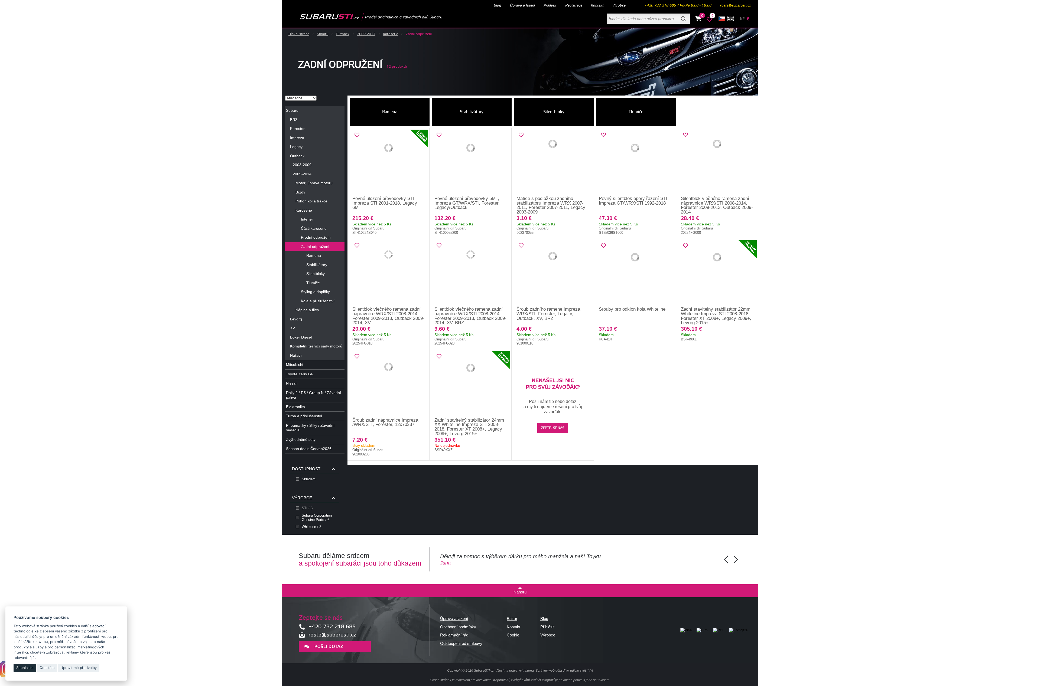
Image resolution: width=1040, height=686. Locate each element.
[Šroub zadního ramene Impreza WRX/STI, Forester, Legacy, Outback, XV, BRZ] (553, 273)
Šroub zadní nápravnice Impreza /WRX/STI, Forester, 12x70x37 (385, 422)
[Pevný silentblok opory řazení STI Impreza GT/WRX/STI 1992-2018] (635, 162)
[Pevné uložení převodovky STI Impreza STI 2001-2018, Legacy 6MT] (388, 162)
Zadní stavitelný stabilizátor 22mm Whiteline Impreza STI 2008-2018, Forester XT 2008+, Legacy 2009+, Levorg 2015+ (716, 316)
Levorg (296, 319)
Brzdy (300, 192)
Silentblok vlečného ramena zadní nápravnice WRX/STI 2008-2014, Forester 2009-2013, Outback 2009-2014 (717, 205)
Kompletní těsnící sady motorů (316, 346)
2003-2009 (302, 165)
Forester (297, 128)
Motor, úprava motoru (314, 183)
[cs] (722, 19)
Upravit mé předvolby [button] (78, 667)
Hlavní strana (298, 34)
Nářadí (296, 355)
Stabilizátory (316, 264)
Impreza (297, 138)
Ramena (313, 255)
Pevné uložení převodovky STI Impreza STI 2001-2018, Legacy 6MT (384, 203)
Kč (742, 19)
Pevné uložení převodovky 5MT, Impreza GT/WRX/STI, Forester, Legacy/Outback (467, 203)
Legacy (296, 147)
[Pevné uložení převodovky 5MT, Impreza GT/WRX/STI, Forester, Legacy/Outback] (471, 162)
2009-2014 (366, 34)
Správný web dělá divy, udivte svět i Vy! (564, 670)
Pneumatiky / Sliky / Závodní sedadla (310, 427)
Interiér (307, 219)
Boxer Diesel (301, 337)
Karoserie (390, 34)
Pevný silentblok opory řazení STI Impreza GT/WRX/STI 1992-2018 (633, 201)
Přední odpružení (316, 237)
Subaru (322, 34)
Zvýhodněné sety (301, 439)
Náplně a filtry (307, 310)
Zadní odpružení (315, 246)
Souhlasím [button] (24, 667)
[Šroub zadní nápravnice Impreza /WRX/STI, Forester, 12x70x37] (388, 384)
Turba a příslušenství (304, 416)
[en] (730, 19)
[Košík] (698, 19)
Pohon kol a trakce (311, 201)
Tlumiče (313, 283)
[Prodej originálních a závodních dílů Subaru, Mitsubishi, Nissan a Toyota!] (362, 17)
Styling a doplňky (315, 292)
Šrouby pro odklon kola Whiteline (632, 309)
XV (292, 328)
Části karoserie (314, 228)
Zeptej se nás (552, 428)
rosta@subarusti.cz (735, 5)
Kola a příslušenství (317, 301)
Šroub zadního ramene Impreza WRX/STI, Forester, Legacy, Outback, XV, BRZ (548, 314)
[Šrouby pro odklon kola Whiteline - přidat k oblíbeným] (603, 245)
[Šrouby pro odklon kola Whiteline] (635, 273)
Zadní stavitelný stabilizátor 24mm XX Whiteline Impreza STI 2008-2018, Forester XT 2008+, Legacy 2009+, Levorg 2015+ (469, 427)
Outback (342, 34)
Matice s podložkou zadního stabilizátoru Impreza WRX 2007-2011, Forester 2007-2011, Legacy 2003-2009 (550, 205)
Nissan (292, 383)
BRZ (294, 119)
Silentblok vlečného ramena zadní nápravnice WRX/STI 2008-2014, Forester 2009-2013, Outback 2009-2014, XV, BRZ (470, 316)
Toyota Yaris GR (300, 374)
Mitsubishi (294, 364)
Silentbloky (315, 273)
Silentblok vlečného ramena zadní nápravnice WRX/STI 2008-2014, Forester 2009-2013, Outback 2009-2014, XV (388, 316)
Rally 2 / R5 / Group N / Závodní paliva (313, 395)
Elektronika (295, 407)
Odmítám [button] (47, 667)
